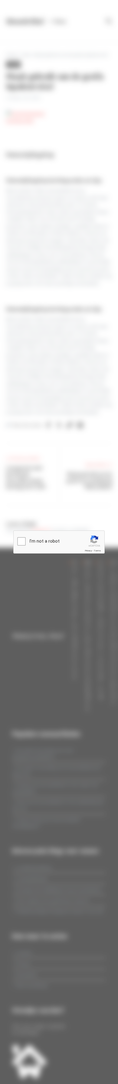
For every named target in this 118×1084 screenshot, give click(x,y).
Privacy (88, 550)
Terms (97, 550)
